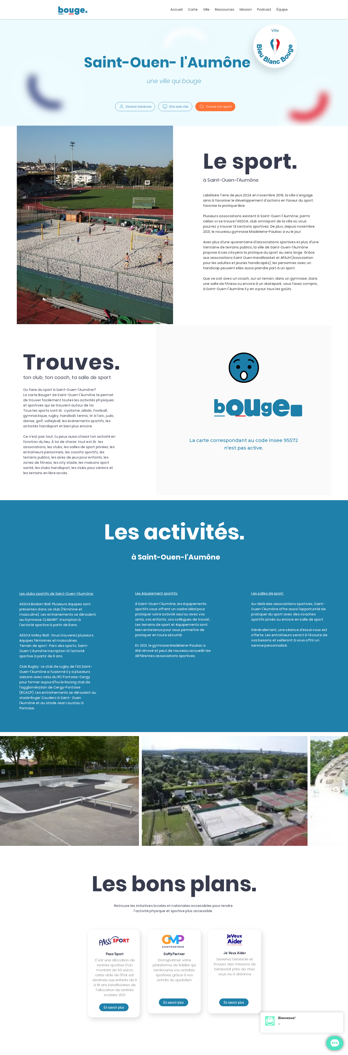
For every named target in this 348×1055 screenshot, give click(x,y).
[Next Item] (338, 791)
